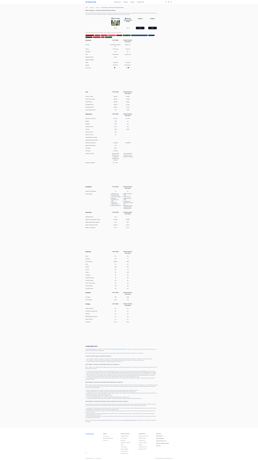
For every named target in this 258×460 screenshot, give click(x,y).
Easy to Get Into (124, 451)
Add (140, 28)
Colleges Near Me (143, 446)
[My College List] (171, 2)
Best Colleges (124, 438)
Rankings (125, 2)
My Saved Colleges (143, 442)
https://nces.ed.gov (106, 420)
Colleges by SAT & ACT (144, 436)
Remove (115, 28)
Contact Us (105, 440)
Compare (132, 2)
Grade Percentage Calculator (162, 443)
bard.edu (115, 65)
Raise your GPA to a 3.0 (161, 440)
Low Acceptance (124, 453)
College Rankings (125, 436)
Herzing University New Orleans (119, 349)
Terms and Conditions (89, 458)
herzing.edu (127, 65)
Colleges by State (142, 449)
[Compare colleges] (168, 2)
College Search (142, 440)
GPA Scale (158, 445)
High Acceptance (124, 449)
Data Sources (106, 436)
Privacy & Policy (98, 458)
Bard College (93, 349)
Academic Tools (140, 2)
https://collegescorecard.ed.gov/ (129, 420)
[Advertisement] (121, 79)
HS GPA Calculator (160, 438)
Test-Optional (124, 446)
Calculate (115, 118)
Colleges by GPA (142, 438)
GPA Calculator (159, 436)
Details (115, 321)
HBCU (122, 444)
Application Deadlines (126, 442)
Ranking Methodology (108, 438)
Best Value (123, 440)
